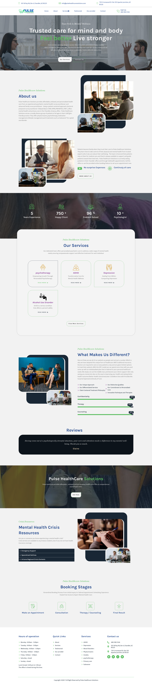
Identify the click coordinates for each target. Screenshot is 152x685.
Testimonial (78, 11)
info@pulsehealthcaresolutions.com (74, 3)
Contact (103, 11)
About (55, 11)
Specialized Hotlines (28, 555)
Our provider (91, 11)
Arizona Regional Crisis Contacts (33, 559)
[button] (47, 551)
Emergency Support (28, 551)
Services (65, 11)
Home (46, 11)
